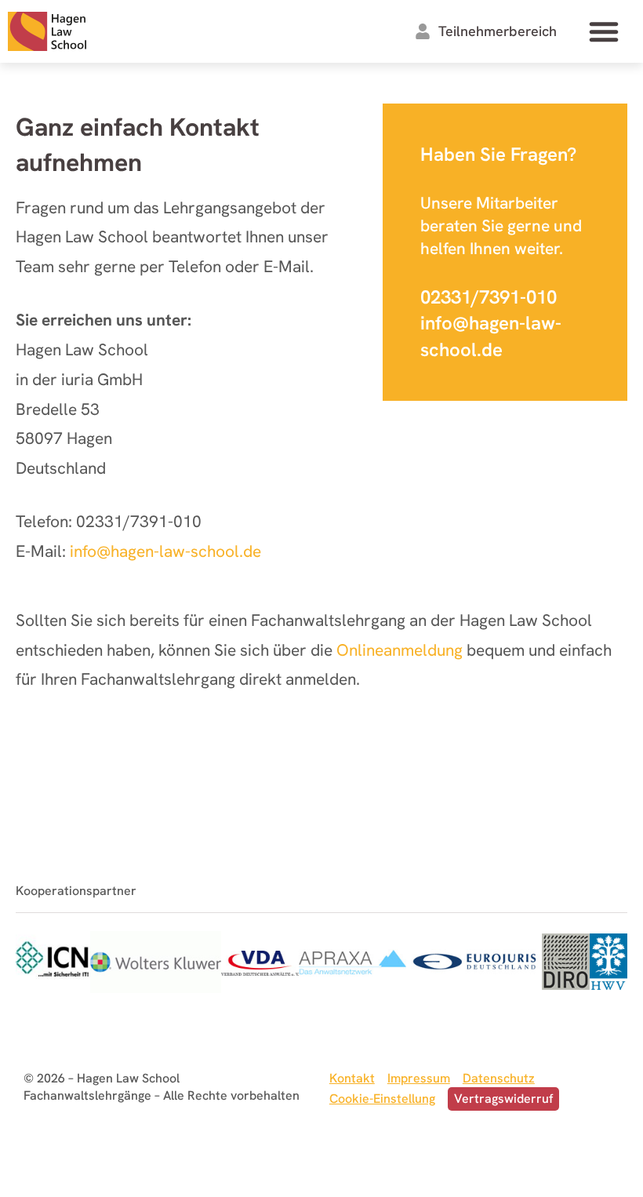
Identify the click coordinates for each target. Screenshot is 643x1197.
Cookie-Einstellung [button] (382, 1098)
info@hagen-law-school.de (165, 551)
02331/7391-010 (488, 297)
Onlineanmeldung (399, 649)
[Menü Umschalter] (603, 31)
